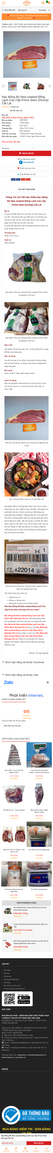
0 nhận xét (14, 107)
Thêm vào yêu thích (27, 168)
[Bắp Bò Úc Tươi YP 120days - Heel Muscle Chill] (13, 834)
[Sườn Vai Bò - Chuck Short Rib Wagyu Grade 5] (13, 755)
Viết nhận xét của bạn (12, 726)
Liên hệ (24, 10)
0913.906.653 (10, 10)
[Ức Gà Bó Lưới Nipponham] (39, 874)
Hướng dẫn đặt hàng (11, 979)
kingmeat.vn (22, 1055)
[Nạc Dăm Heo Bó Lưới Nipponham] (39, 834)
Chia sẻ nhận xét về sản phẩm (14, 721)
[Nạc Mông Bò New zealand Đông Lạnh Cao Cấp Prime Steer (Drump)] (7, 908)
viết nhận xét (17, 111)
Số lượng (5, 148)
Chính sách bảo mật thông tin (14, 989)
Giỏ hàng (7, 982)
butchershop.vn (8, 1057)
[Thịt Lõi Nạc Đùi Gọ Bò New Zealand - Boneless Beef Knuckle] (39, 755)
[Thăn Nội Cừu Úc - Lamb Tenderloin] (13, 794)
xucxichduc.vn (20, 1057)
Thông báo (7, 976)
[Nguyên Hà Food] (27, 3)
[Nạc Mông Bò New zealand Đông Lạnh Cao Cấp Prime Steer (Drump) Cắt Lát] (12, 86)
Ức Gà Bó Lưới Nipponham (39, 889)
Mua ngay (27, 153)
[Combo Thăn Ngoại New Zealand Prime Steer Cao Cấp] (7, 924)
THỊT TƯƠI (18, 24)
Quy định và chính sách (12, 986)
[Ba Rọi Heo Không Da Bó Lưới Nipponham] (13, 874)
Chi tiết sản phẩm (26, 189)
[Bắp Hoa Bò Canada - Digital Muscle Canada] (39, 794)
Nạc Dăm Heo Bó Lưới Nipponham (39, 849)
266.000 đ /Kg (7, 1143)
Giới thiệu (7, 970)
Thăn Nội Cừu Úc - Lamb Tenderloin (14, 810)
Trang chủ (7, 24)
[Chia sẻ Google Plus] (25, 179)
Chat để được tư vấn (27, 174)
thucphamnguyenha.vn (37, 1055)
